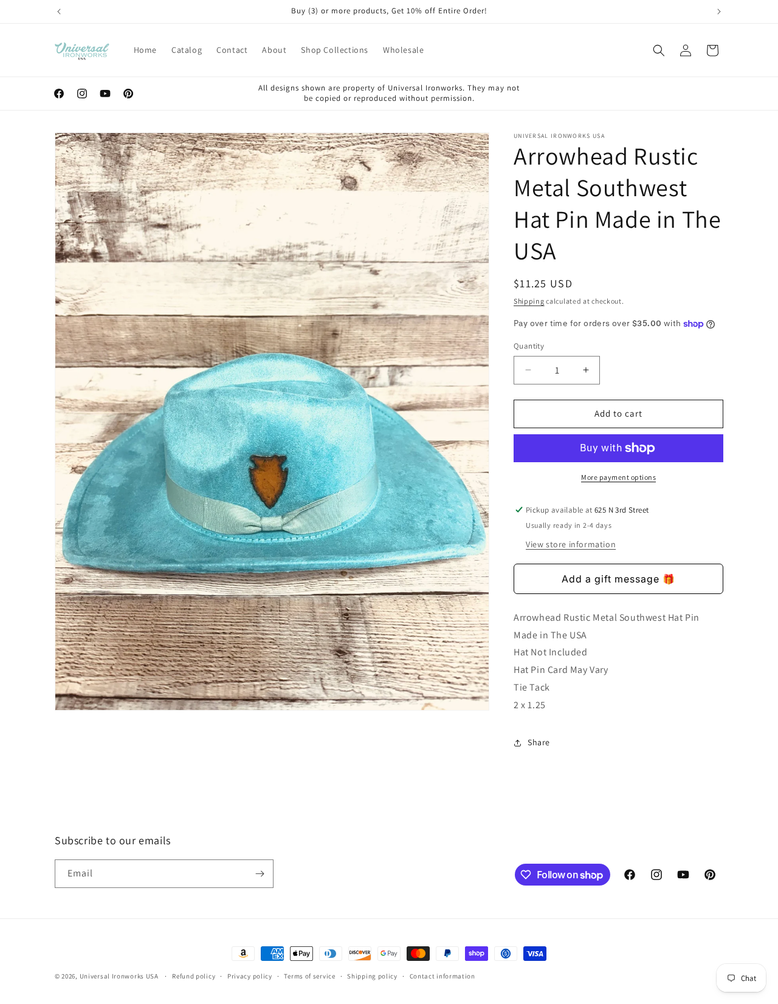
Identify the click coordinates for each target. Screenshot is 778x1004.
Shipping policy (372, 976)
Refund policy (193, 976)
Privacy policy (249, 976)
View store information (571, 544)
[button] (658, 50)
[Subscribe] (259, 873)
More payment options (618, 477)
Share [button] (539, 742)
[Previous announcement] (59, 11)
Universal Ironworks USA (119, 976)
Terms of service (309, 976)
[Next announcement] (719, 11)
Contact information (442, 976)
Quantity (529, 346)
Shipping (529, 301)
